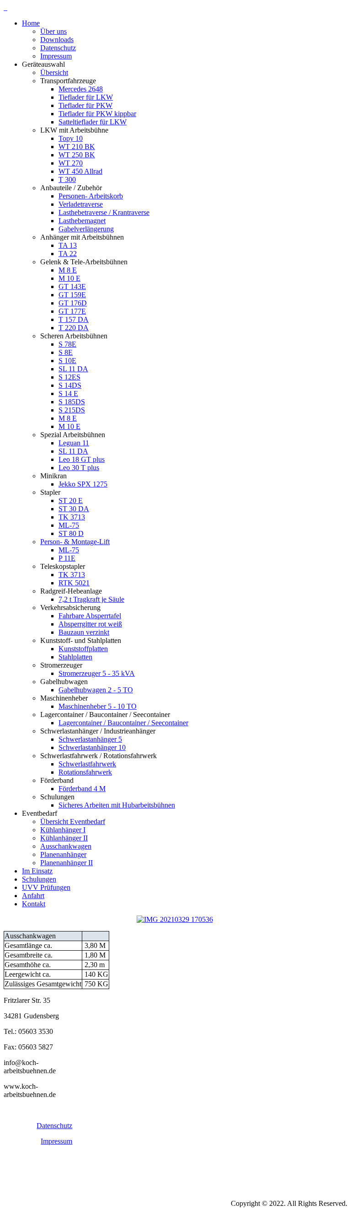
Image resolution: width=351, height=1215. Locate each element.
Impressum (56, 56)
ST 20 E (70, 500)
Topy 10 (70, 138)
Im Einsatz (37, 871)
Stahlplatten (75, 657)
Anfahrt (33, 895)
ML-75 (68, 525)
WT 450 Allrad (80, 171)
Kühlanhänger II (64, 838)
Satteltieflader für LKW (92, 122)
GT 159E (72, 295)
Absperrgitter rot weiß (90, 624)
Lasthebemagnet (82, 221)
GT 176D (72, 303)
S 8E (65, 352)
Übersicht (54, 72)
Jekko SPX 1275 (82, 484)
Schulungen (39, 879)
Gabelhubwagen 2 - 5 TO (95, 690)
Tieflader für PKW (85, 105)
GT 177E (72, 311)
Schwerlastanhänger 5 (90, 739)
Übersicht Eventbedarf (72, 821)
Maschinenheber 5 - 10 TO (97, 706)
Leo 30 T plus (78, 467)
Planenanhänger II (66, 863)
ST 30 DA (73, 509)
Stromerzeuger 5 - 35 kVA (96, 673)
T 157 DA (73, 319)
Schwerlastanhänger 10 (92, 747)
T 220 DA (73, 328)
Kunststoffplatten (83, 649)
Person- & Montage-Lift (75, 542)
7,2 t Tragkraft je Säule (91, 599)
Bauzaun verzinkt (83, 632)
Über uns (53, 31)
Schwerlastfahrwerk (87, 764)
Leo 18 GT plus (81, 459)
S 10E (67, 360)
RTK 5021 (74, 583)
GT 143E (72, 286)
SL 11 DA (73, 369)
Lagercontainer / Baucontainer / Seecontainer (123, 723)
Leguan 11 (73, 443)
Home (31, 23)
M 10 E (69, 278)
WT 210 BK (76, 146)
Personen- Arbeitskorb (90, 196)
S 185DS (71, 402)
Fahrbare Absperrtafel (89, 616)
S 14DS (69, 385)
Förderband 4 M (82, 788)
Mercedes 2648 (80, 89)
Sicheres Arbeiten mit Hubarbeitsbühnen (116, 805)
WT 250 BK (76, 155)
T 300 (67, 179)
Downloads (57, 39)
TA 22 (67, 253)
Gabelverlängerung (86, 229)
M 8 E (67, 270)
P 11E (66, 558)
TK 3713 (71, 517)
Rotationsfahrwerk (85, 772)
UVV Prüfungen (46, 887)
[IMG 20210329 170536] (175, 919)
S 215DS (71, 410)
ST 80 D (71, 533)
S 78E (67, 344)
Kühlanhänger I (62, 830)
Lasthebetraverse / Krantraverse (103, 212)
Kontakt (33, 904)
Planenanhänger (63, 854)
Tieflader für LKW (85, 97)
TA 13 (67, 245)
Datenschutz (58, 48)
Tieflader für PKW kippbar (97, 114)
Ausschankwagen (65, 846)
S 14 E (68, 393)
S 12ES (69, 377)
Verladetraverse (80, 204)
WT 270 (70, 163)
